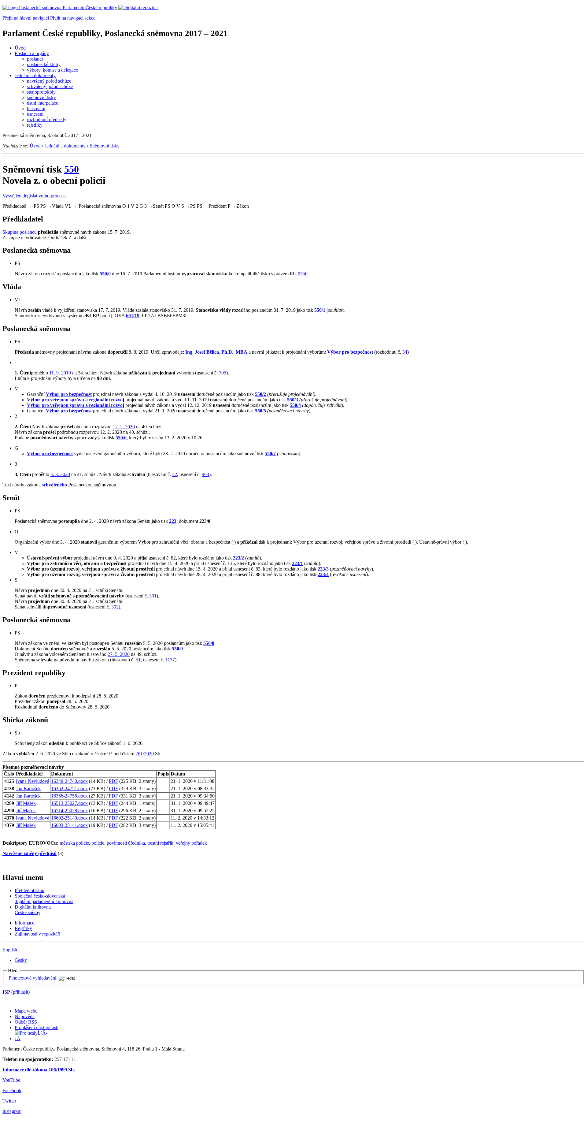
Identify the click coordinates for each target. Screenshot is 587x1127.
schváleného (54, 484)
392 (115, 606)
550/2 (260, 394)
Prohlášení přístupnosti (36, 1027)
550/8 (208, 643)
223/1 (297, 563)
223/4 (323, 574)
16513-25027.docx (69, 803)
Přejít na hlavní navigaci (25, 17)
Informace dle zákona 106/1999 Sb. (38, 1069)
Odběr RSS (26, 1022)
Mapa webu (26, 1011)
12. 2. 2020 (124, 426)
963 (205, 474)
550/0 (105, 273)
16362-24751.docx (69, 788)
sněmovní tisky (41, 97)
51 (138, 659)
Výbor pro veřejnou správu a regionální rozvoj (75, 399)
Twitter (9, 1100)
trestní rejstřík (160, 843)
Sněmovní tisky (105, 145)
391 (153, 595)
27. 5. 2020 (119, 654)
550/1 (319, 310)
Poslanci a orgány (32, 53)
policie (97, 843)
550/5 (260, 410)
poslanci (35, 58)
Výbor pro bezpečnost (350, 352)
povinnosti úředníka (126, 843)
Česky (21, 960)
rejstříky (34, 125)
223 (172, 521)
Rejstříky (23, 928)
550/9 (177, 648)
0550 (303, 273)
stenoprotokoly (41, 92)
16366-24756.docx (69, 795)
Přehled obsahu (29, 890)
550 (71, 169)
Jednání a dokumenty (35, 75)
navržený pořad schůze (49, 81)
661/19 (132, 315)
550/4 (295, 405)
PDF (113, 781)
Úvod (20, 47)
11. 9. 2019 (60, 372)
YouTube (11, 1080)
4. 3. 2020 (60, 474)
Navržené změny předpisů (29, 853)
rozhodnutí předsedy (46, 119)
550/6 (121, 437)
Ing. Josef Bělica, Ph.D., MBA (216, 352)
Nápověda (25, 1016)
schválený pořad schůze (50, 86)
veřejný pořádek (191, 843)
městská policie (74, 843)
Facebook (11, 1090)
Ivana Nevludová (32, 781)
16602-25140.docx (69, 817)
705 (222, 372)
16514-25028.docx (69, 810)
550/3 (292, 399)
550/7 (270, 453)
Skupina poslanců (19, 232)
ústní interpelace (42, 103)
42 (174, 474)
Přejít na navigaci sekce (72, 17)
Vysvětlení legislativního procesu (34, 195)
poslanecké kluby (44, 64)
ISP (6, 992)
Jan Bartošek (28, 788)
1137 (170, 659)
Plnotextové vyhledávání (32, 977)
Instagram (11, 1111)
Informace (24, 922)
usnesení (35, 114)
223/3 (323, 568)
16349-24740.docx (69, 781)
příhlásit (20, 992)
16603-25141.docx (69, 825)
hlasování (36, 108)
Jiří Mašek (26, 803)
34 (404, 352)
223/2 (238, 557)
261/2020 (144, 753)
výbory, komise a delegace (52, 70)
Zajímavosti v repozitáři (37, 933)
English (9, 949)
